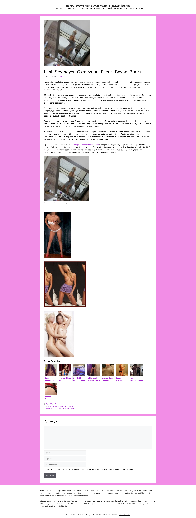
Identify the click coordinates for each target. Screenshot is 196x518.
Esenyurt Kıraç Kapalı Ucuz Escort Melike (60, 408)
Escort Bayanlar (51, 404)
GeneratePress (124, 515)
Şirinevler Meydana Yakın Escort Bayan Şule (61, 406)
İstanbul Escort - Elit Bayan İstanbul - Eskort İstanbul (98, 5)
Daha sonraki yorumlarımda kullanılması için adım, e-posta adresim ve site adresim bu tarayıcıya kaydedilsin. (90, 469)
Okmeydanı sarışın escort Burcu (86, 145)
